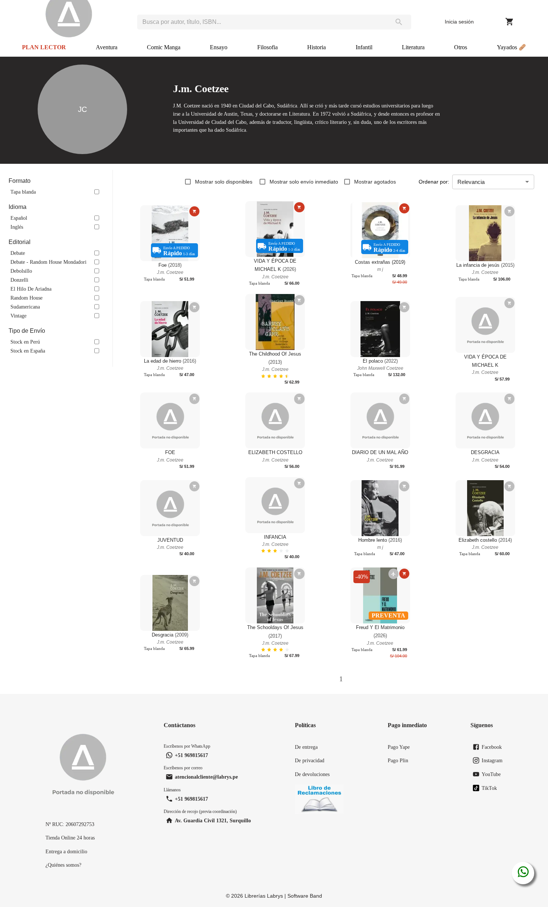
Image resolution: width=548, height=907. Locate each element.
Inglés (16, 227)
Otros (460, 47)
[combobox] (262, 22)
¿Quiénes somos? (63, 865)
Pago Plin (398, 760)
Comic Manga (163, 47)
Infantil (364, 47)
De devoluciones (312, 774)
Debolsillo (21, 271)
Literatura (413, 47)
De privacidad (309, 760)
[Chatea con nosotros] (523, 873)
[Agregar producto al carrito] (194, 211)
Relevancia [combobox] (471, 182)
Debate (17, 253)
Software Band (304, 896)
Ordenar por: (434, 182)
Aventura (106, 47)
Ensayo (218, 47)
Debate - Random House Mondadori (48, 262)
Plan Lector (44, 47)
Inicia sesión (459, 22)
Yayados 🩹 (511, 47)
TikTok (489, 788)
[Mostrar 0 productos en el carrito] (509, 21)
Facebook (492, 747)
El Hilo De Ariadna (30, 289)
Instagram (492, 760)
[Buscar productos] (399, 22)
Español (18, 218)
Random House (26, 298)
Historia (316, 47)
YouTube (491, 774)
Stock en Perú (25, 342)
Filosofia (267, 47)
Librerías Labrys (264, 896)
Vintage (18, 316)
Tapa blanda (23, 192)
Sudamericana (25, 307)
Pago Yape (399, 747)
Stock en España (27, 351)
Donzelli (19, 280)
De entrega (306, 747)
